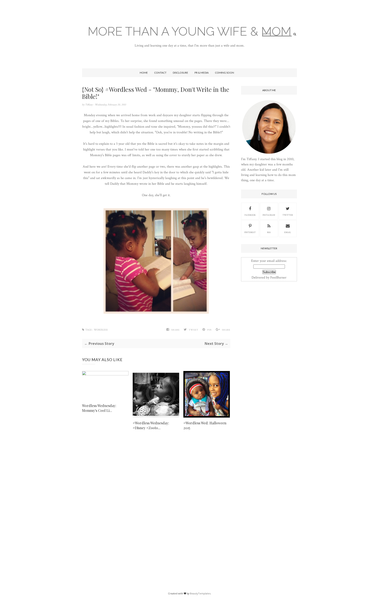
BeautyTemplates (200, 593)
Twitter (287, 215)
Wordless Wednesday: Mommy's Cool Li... (99, 408)
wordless (101, 329)
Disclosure (180, 72)
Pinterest (250, 232)
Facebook (250, 215)
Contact (160, 72)
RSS (269, 232)
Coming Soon (224, 72)
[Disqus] (156, 503)
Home (144, 72)
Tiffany (89, 104)
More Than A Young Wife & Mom (189, 31)
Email (287, 232)
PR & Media (202, 72)
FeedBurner (278, 277)
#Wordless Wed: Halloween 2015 (204, 425)
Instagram (269, 215)
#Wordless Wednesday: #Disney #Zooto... (151, 425)
